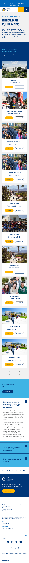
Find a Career (4, 502)
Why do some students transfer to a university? (12, 459)
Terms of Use (14, 556)
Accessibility (21, 556)
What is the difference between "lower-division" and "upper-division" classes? (11, 448)
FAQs (15, 502)
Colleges (4, 500)
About (15, 500)
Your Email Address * (6, 534)
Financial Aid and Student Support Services (7, 510)
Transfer (3, 504)
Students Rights (5, 560)
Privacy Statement (6, 556)
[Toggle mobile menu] (21, 9)
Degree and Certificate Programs (6, 507)
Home (3, 470)
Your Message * (5, 526)
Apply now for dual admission (17, 1)
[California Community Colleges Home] (6, 9)
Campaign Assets (17, 504)
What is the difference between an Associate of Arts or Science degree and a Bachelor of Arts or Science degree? (12, 404)
